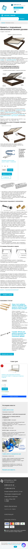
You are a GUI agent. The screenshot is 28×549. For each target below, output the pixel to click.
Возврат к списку (7, 294)
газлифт (2, 59)
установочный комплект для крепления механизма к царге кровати (12, 115)
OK (15, 546)
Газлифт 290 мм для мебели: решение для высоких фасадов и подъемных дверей (19, 334)
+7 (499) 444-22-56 (9, 488)
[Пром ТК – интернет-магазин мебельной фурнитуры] (4, 7)
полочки (2, 111)
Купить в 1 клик (7, 174)
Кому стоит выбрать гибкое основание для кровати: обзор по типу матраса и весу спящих (19, 306)
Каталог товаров (9, 15)
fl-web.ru (14, 509)
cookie (9, 543)
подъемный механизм (11, 59)
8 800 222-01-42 (17, 4)
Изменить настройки (16, 544)
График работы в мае (8, 409)
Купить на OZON (14, 396)
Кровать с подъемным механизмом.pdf (9, 289)
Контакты (16, 9)
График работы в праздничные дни (11, 454)
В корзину (4, 388)
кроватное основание (10, 112)
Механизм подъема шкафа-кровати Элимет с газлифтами (9, 161)
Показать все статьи (7, 354)
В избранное (6, 177)
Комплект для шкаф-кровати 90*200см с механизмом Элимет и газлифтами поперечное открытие (13, 376)
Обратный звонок (18, 7)
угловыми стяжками (20, 110)
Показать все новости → (9, 470)
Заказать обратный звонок (10, 506)
